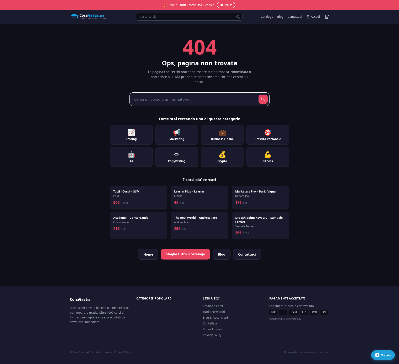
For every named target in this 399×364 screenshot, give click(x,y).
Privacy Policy (212, 335)
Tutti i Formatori (214, 312)
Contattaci (295, 17)
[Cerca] (263, 99)
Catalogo (267, 17)
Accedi (315, 17)
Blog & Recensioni (215, 317)
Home (148, 254)
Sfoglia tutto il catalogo (185, 254)
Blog (280, 17)
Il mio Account (213, 329)
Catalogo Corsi (213, 306)
